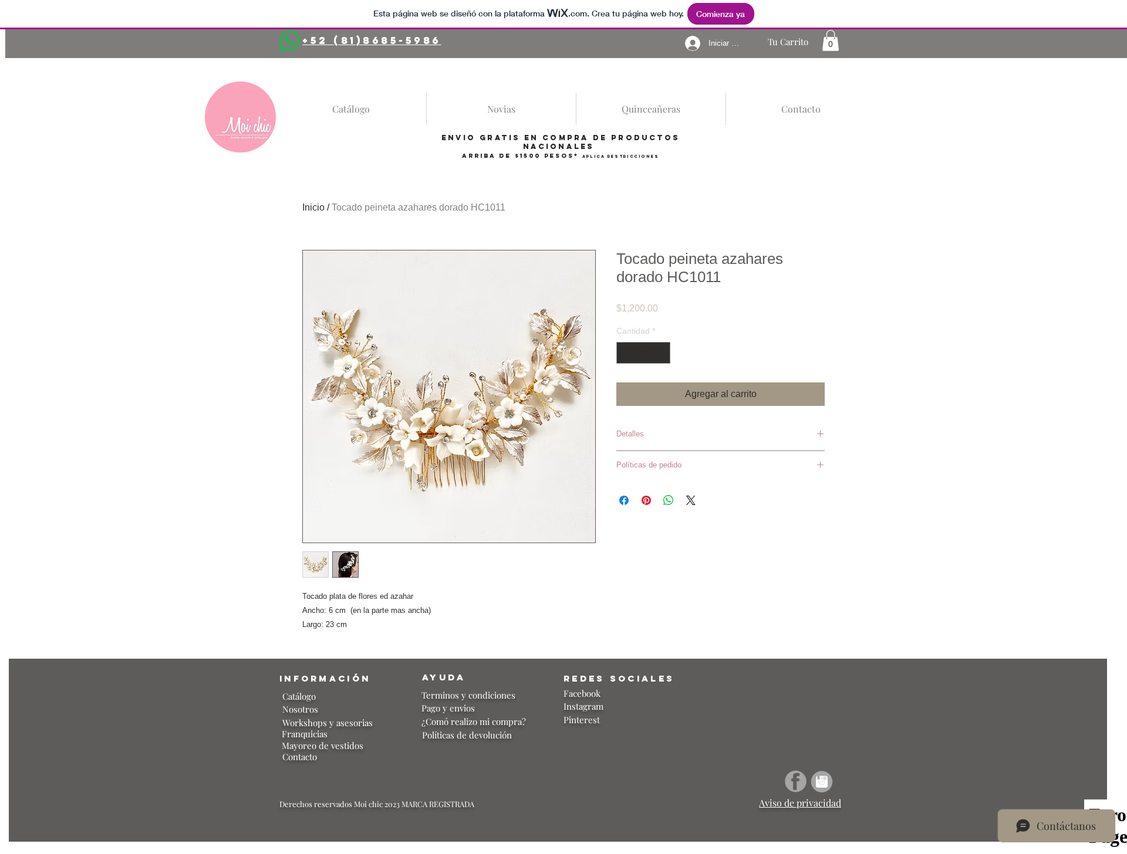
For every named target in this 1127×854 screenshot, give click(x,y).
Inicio (313, 207)
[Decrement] (625, 353)
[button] (830, 40)
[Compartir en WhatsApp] (669, 500)
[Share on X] (691, 500)
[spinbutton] (643, 353)
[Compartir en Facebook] (624, 500)
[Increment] (661, 353)
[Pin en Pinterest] (646, 500)
